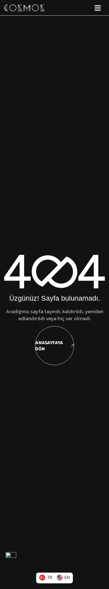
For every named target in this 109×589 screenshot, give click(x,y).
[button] (82, 7)
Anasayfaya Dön (49, 345)
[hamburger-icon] (97, 8)
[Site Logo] (24, 7)
